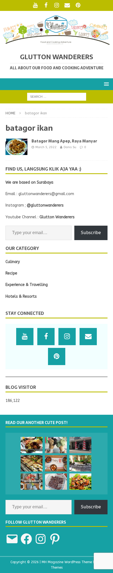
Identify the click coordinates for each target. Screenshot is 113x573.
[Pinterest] (78, 5)
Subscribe (91, 232)
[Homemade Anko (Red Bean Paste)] (56, 481)
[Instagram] (56, 5)
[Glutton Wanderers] (56, 43)
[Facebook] (46, 5)
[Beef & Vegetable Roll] (80, 481)
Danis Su (70, 147)
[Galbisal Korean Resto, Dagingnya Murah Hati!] (56, 463)
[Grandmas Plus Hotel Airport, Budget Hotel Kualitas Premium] (80, 463)
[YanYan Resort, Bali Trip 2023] (32, 481)
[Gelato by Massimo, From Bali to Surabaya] (56, 445)
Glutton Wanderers (57, 217)
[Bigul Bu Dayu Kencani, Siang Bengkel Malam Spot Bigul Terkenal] (32, 445)
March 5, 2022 (45, 147)
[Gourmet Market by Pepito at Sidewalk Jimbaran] (32, 463)
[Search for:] (56, 96)
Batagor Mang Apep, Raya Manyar (64, 141)
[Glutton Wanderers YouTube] (35, 5)
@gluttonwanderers (45, 205)
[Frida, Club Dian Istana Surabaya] (80, 445)
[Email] (67, 5)
